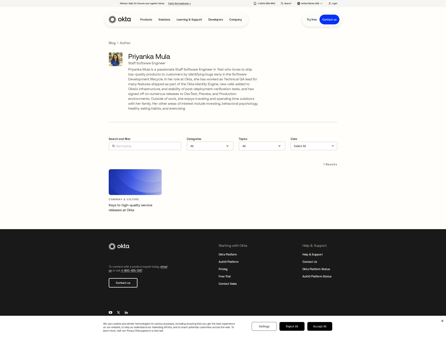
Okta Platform (228, 254)
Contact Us (309, 261)
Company (235, 19)
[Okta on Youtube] (110, 313)
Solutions (164, 19)
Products (146, 19)
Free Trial (224, 276)
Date (294, 138)
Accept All (319, 326)
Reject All (292, 326)
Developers (215, 19)
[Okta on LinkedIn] (126, 313)
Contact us (329, 19)
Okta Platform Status (316, 269)
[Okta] (120, 19)
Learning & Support (189, 19)
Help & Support (312, 254)
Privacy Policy (145, 330)
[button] (210, 143)
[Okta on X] (118, 313)
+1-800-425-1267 (131, 270)
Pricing (223, 269)
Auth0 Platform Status (317, 276)
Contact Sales (228, 283)
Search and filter (119, 138)
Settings (264, 326)
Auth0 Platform (229, 261)
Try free (312, 19)
